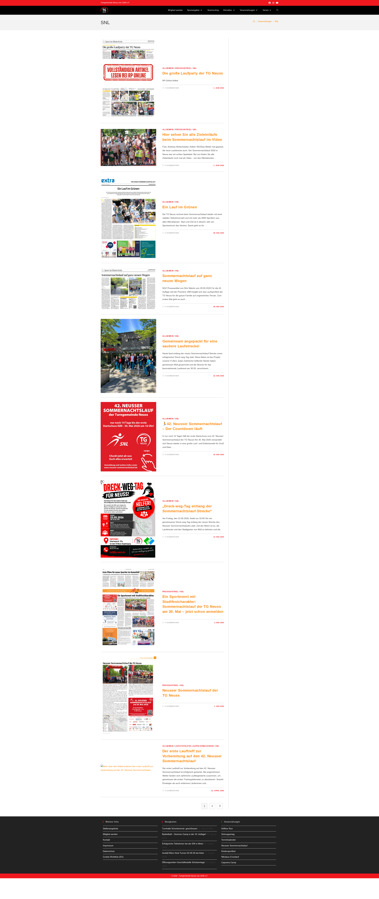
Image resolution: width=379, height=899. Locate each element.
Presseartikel (183, 68)
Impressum (108, 845)
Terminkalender (228, 840)
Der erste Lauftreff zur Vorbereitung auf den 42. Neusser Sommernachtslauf (192, 756)
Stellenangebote (110, 828)
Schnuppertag (228, 834)
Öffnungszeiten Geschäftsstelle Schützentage (183, 862)
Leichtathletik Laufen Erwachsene (194, 746)
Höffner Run (227, 828)
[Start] (254, 21)
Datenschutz (109, 851)
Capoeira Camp (228, 862)
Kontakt (106, 840)
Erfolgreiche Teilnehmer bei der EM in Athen (182, 843)
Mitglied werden (110, 834)
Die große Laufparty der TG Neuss (192, 73)
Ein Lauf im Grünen (179, 207)
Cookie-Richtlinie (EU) (113, 857)
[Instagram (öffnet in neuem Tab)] (273, 2)
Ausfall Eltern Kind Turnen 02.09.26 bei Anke (183, 853)
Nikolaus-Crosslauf (230, 857)
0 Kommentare (172, 88)
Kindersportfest (228, 851)
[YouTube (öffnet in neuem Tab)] (276, 2)
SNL (276, 21)
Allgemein (168, 68)
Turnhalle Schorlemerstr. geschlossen (179, 828)
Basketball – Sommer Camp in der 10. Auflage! (184, 834)
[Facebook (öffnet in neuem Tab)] (270, 2)
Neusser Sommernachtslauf (234, 845)
